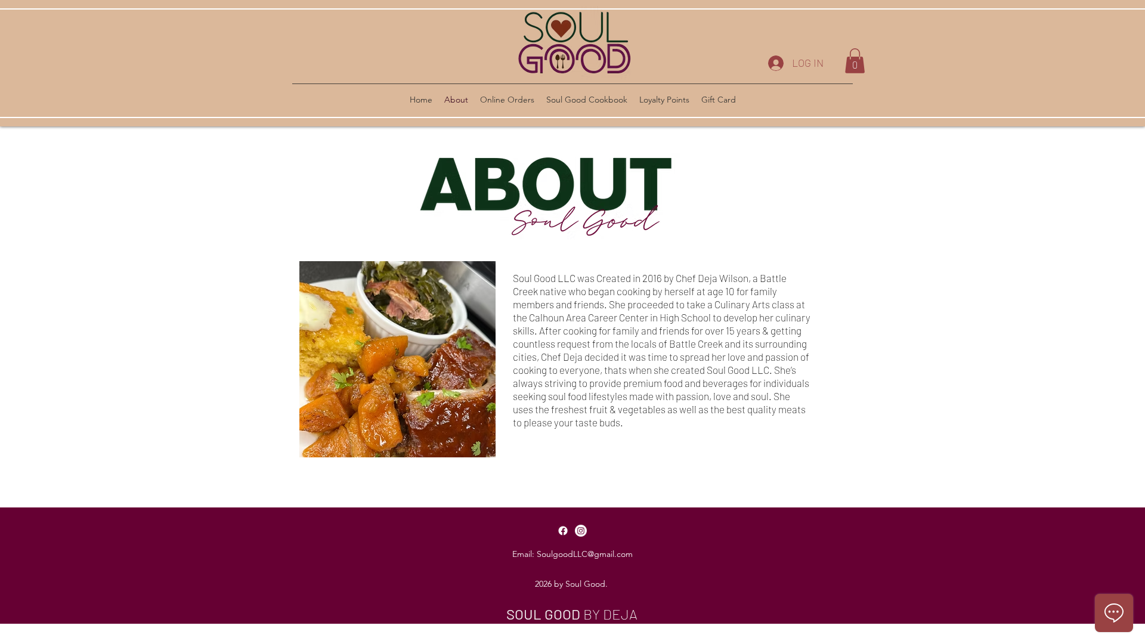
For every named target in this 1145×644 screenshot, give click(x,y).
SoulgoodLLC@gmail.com (585, 554)
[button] (854, 60)
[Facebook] (563, 531)
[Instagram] (581, 531)
